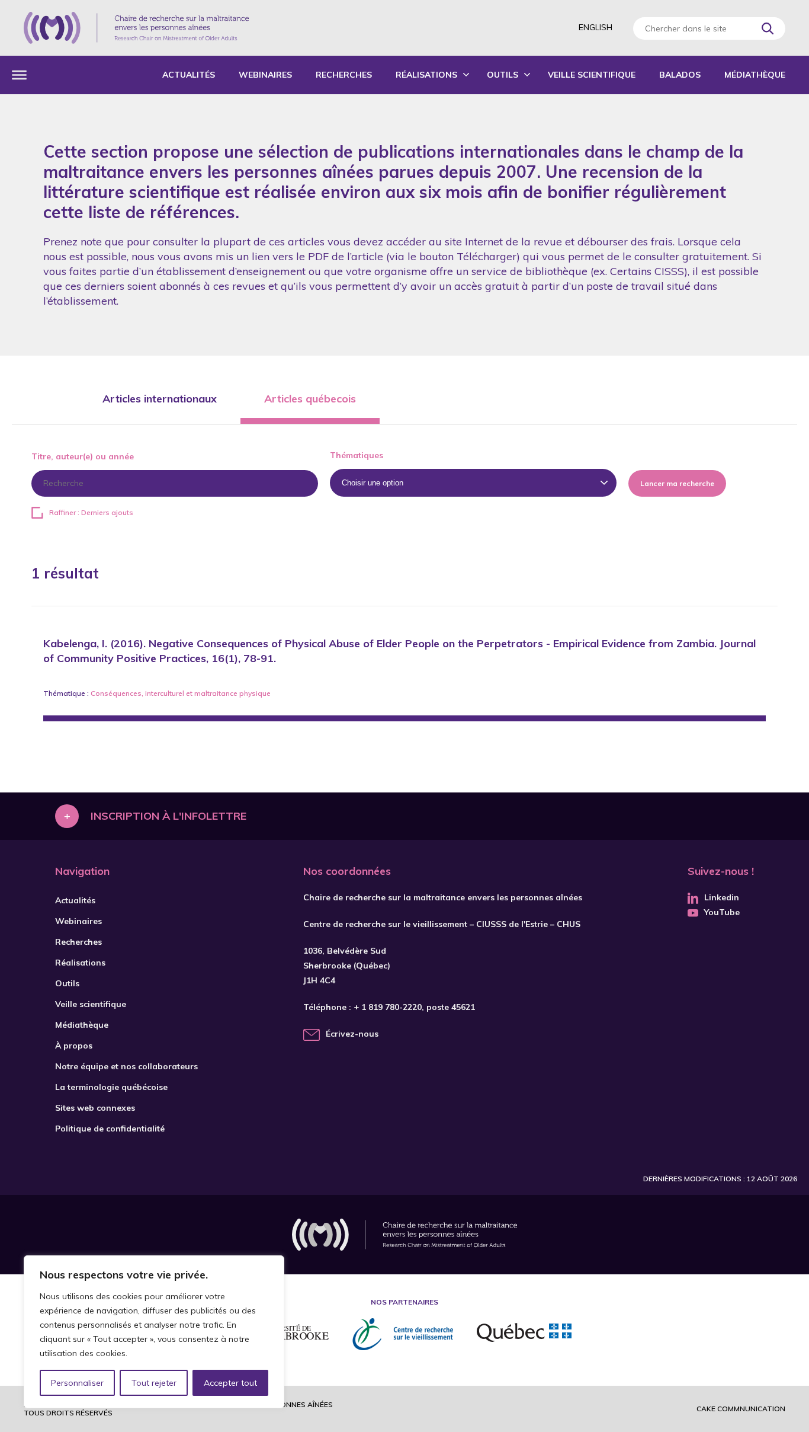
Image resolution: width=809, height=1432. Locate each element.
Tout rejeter (153, 1382)
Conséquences (116, 693)
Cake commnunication (740, 1408)
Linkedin (721, 897)
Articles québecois (310, 398)
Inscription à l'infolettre (168, 816)
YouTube (722, 912)
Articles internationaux (159, 398)
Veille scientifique (591, 74)
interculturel (164, 693)
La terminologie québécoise (111, 1087)
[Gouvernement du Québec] (524, 1334)
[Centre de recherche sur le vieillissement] (403, 1334)
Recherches (344, 74)
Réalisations (426, 74)
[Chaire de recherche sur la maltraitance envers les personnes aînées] (136, 28)
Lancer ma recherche (677, 483)
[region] (154, 1331)
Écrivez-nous (352, 1033)
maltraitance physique (232, 693)
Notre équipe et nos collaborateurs (126, 1066)
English (595, 27)
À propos (73, 1045)
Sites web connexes (95, 1107)
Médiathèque (754, 74)
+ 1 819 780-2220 (388, 1007)
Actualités (188, 74)
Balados (680, 74)
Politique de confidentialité (110, 1128)
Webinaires (265, 74)
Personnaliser (77, 1382)
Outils (502, 74)
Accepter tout (230, 1382)
